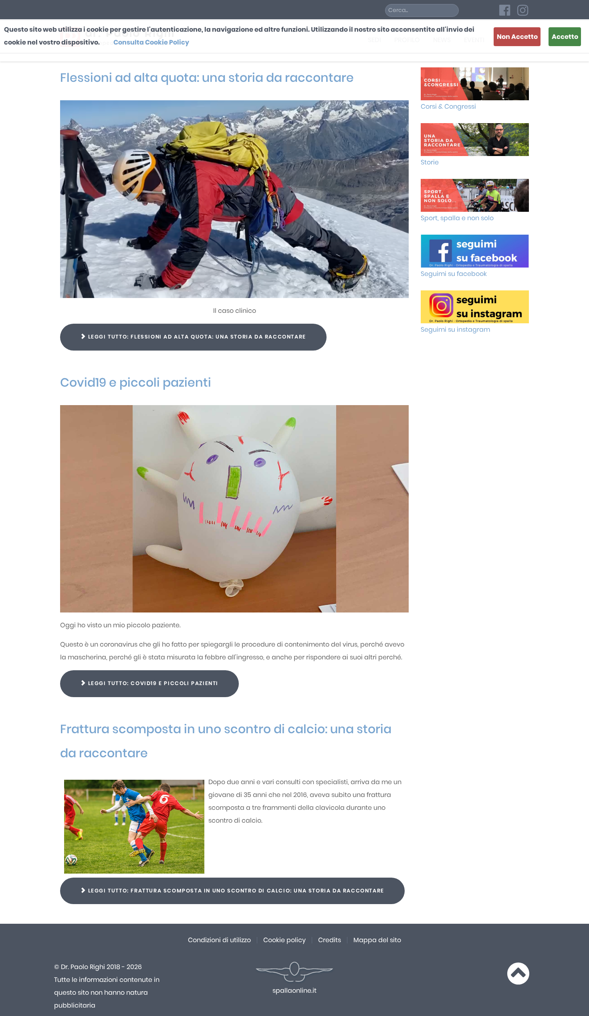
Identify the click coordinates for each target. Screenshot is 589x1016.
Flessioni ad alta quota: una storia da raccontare (207, 78)
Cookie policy (284, 940)
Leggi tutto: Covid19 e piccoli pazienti (152, 683)
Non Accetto (517, 37)
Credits (329, 940)
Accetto (565, 37)
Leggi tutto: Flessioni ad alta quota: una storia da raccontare (196, 337)
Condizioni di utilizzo (219, 940)
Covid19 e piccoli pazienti (135, 383)
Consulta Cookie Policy (151, 42)
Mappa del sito (377, 940)
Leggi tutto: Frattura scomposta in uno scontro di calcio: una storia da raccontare (235, 891)
